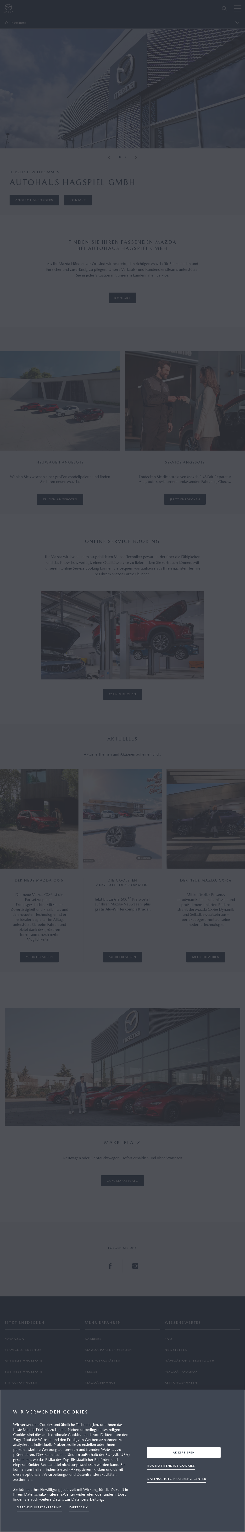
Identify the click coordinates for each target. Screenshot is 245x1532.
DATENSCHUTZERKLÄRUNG (39, 1507)
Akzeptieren (184, 1452)
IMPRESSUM (79, 1507)
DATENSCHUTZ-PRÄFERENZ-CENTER (176, 1478)
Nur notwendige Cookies (171, 1465)
